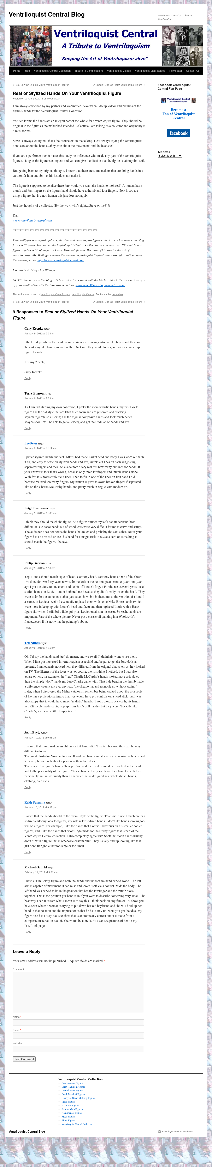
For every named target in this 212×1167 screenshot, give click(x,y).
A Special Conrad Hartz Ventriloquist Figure (119, 84)
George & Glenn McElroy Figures (78, 1097)
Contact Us (193, 71)
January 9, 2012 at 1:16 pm (39, 568)
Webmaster (53, 98)
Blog (27, 71)
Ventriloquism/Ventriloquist (55, 294)
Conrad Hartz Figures (72, 1090)
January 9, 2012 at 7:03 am (39, 333)
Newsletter (175, 71)
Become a (178, 110)
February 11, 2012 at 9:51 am (41, 872)
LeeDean (30, 443)
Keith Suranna (34, 802)
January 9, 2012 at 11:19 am (40, 448)
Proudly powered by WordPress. (178, 1131)
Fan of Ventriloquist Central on (179, 118)
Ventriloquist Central (83, 294)
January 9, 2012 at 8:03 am (39, 398)
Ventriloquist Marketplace (150, 71)
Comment (19, 969)
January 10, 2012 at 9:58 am (40, 737)
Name (17, 1016)
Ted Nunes (32, 642)
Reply (27, 378)
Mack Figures (68, 1116)
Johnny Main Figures (72, 1109)
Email (17, 1030)
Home (16, 71)
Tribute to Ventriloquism (89, 71)
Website (17, 1043)
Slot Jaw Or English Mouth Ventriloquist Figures (41, 84)
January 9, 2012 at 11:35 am (40, 513)
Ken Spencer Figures (72, 1112)
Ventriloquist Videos (119, 71)
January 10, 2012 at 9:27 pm (40, 807)
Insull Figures (68, 1101)
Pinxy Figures (69, 1120)
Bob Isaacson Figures (72, 1083)
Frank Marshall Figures (73, 1094)
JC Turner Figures (71, 1105)
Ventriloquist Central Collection (52, 71)
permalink (117, 294)
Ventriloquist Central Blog (47, 14)
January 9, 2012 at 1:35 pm (39, 647)
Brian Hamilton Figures (73, 1086)
